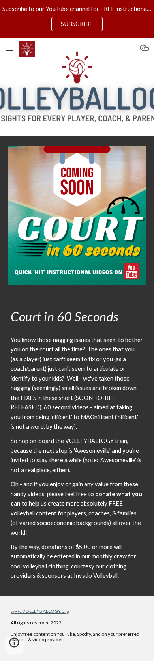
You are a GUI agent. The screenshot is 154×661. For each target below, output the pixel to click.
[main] (77, 317)
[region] (77, 19)
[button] (9, 49)
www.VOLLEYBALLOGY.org (40, 611)
